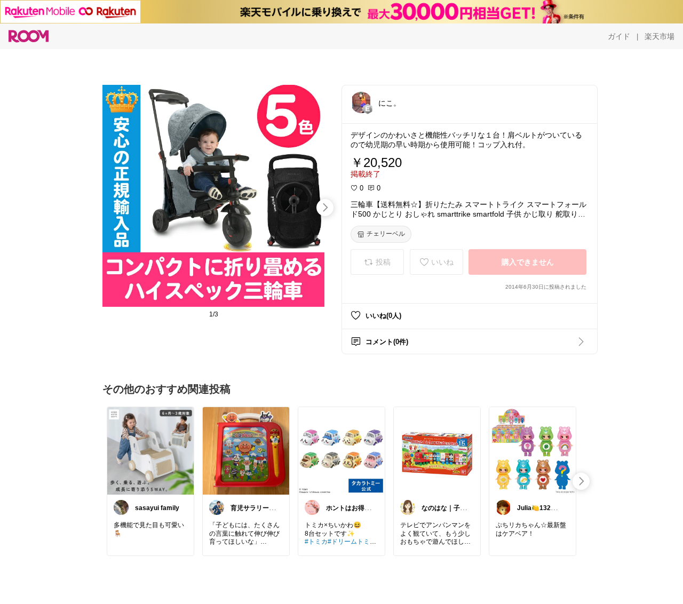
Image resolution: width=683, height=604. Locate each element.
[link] (150, 450)
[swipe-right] (324, 207)
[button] (361, 102)
